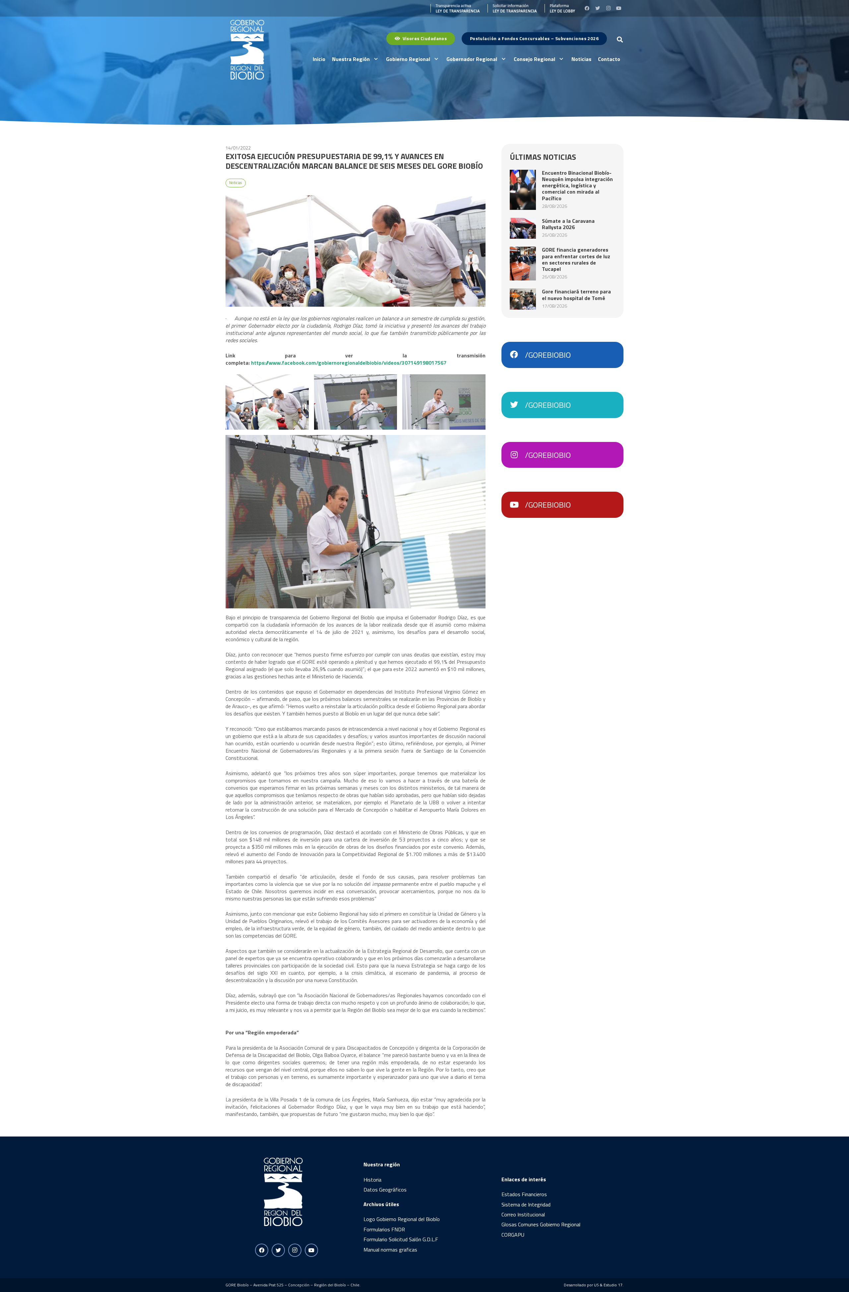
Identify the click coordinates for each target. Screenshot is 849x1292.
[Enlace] (455, 8)
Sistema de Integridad (526, 1204)
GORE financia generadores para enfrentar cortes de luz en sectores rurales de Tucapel (576, 259)
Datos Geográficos (385, 1190)
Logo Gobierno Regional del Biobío (401, 1219)
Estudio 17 (613, 1285)
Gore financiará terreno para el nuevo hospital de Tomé (576, 294)
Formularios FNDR (384, 1229)
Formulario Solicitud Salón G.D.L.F (400, 1239)
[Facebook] (587, 8)
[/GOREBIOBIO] (517, 354)
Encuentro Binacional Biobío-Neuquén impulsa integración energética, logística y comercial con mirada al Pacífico (577, 185)
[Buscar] (619, 39)
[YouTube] (618, 8)
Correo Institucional (523, 1214)
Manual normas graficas (390, 1250)
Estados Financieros (524, 1194)
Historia (372, 1180)
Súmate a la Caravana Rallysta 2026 (568, 224)
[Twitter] (597, 8)
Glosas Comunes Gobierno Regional (540, 1224)
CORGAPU (512, 1235)
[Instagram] (608, 8)
